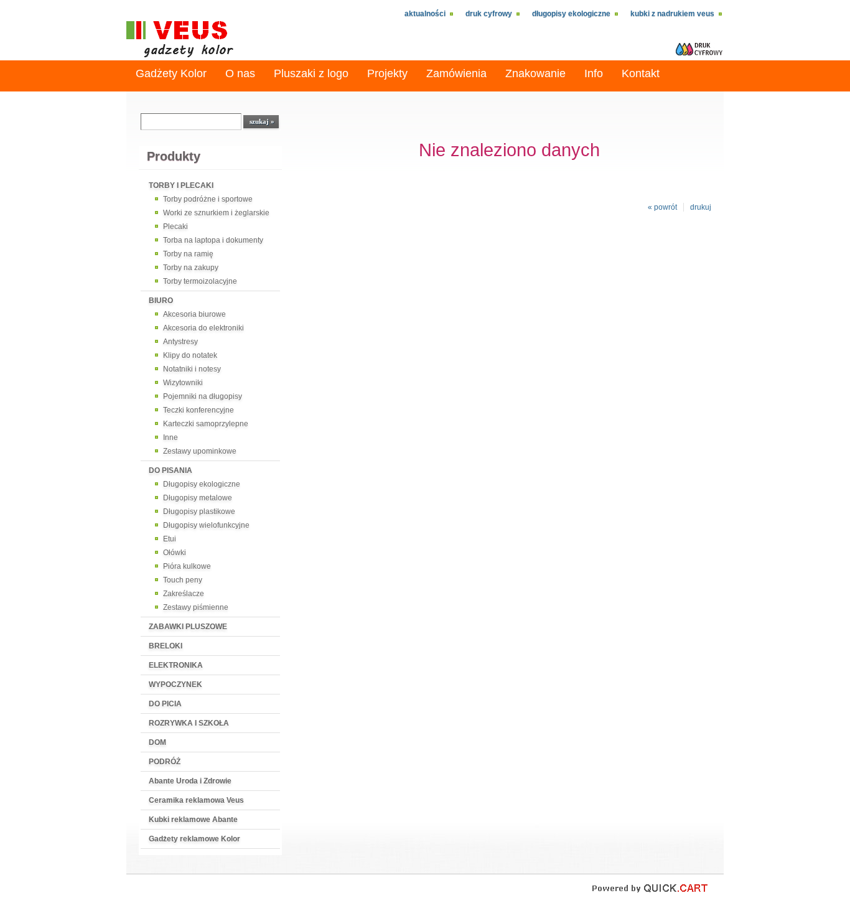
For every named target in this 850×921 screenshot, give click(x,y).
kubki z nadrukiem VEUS (672, 13)
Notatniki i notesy (192, 369)
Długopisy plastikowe (199, 511)
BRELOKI (165, 646)
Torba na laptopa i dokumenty (213, 240)
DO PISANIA (170, 470)
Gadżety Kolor (171, 73)
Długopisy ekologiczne (571, 13)
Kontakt (641, 73)
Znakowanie (535, 73)
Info (593, 73)
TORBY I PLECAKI (181, 185)
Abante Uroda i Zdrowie (190, 781)
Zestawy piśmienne (195, 607)
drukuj (700, 207)
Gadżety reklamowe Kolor (194, 839)
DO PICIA (165, 703)
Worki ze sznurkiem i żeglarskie (216, 212)
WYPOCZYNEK (175, 684)
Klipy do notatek (190, 355)
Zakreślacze (183, 593)
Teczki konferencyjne (198, 410)
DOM (157, 742)
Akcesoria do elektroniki (203, 328)
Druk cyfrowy (488, 13)
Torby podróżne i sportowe (208, 199)
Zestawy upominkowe (199, 451)
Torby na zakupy (190, 267)
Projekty (387, 73)
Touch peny (182, 580)
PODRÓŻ (164, 761)
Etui (169, 539)
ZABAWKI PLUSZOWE (188, 626)
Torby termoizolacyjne (200, 281)
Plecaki (175, 226)
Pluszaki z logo (311, 73)
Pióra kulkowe (187, 566)
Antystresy (180, 341)
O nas (240, 73)
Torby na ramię (188, 254)
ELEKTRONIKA (176, 665)
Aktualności (425, 13)
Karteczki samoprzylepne (205, 423)
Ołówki (174, 552)
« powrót (662, 207)
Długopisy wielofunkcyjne (206, 525)
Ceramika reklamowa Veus (196, 800)
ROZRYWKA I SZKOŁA (189, 723)
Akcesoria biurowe (194, 314)
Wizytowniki (183, 382)
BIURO (161, 300)
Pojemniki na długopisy (202, 396)
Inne (170, 437)
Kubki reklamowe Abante (193, 819)
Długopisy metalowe (197, 497)
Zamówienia (456, 73)
